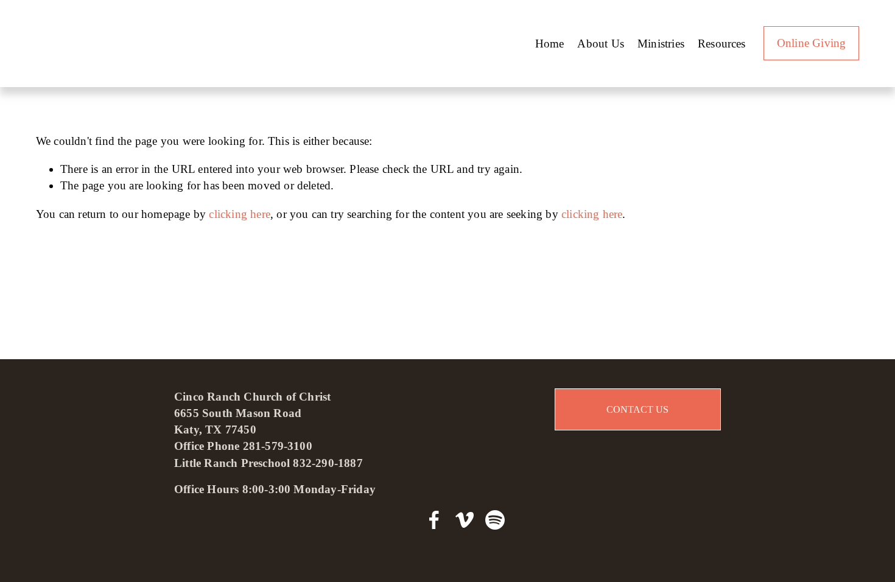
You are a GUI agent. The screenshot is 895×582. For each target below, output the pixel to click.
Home (549, 43)
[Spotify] (495, 520)
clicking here (239, 214)
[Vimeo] (464, 520)
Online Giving (811, 43)
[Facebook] (434, 520)
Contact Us (637, 409)
